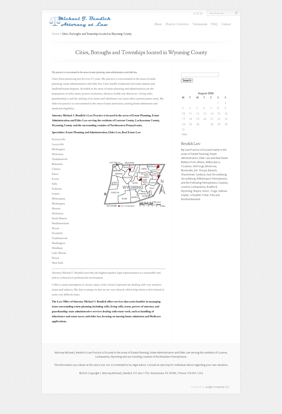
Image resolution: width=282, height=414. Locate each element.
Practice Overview (177, 24)
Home (55, 34)
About (158, 24)
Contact (226, 24)
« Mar (184, 134)
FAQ (214, 24)
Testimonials (199, 24)
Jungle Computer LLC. (217, 387)
